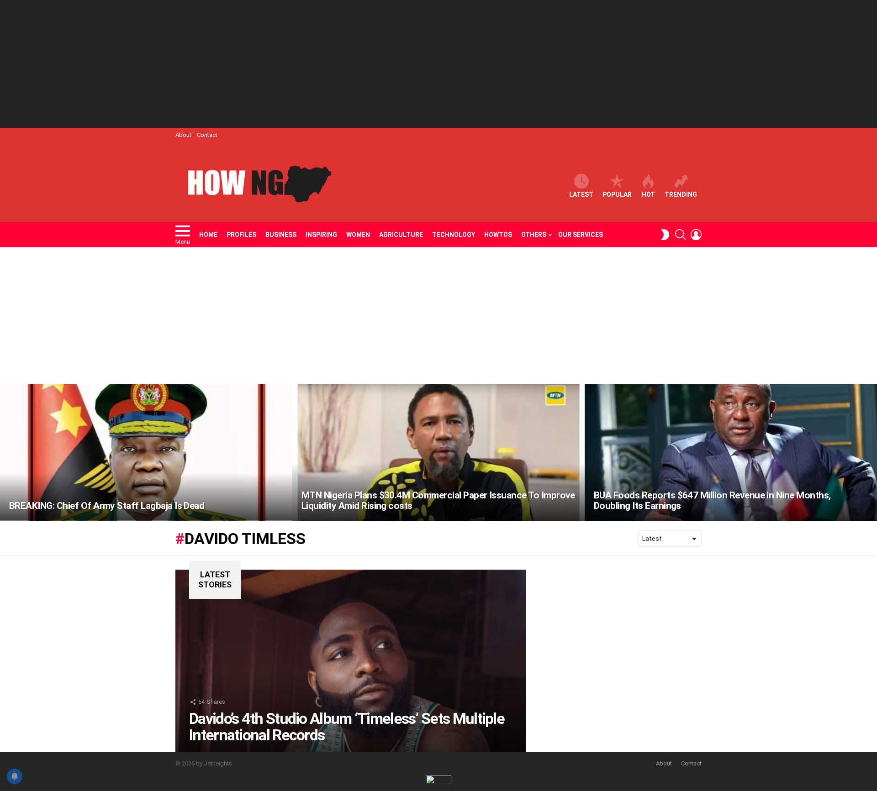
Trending (681, 194)
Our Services (580, 234)
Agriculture (401, 234)
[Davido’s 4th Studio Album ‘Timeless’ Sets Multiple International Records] (350, 661)
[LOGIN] (696, 234)
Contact (207, 134)
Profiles (241, 234)
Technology (453, 234)
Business (280, 234)
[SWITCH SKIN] (665, 234)
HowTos (498, 234)
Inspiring (321, 234)
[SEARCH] (680, 234)
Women (358, 234)
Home (208, 234)
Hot (648, 194)
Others (533, 234)
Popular (617, 194)
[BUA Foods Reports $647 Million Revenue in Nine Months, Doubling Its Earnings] (731, 452)
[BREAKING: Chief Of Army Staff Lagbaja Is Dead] (146, 452)
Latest (581, 194)
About (183, 134)
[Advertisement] (438, 64)
